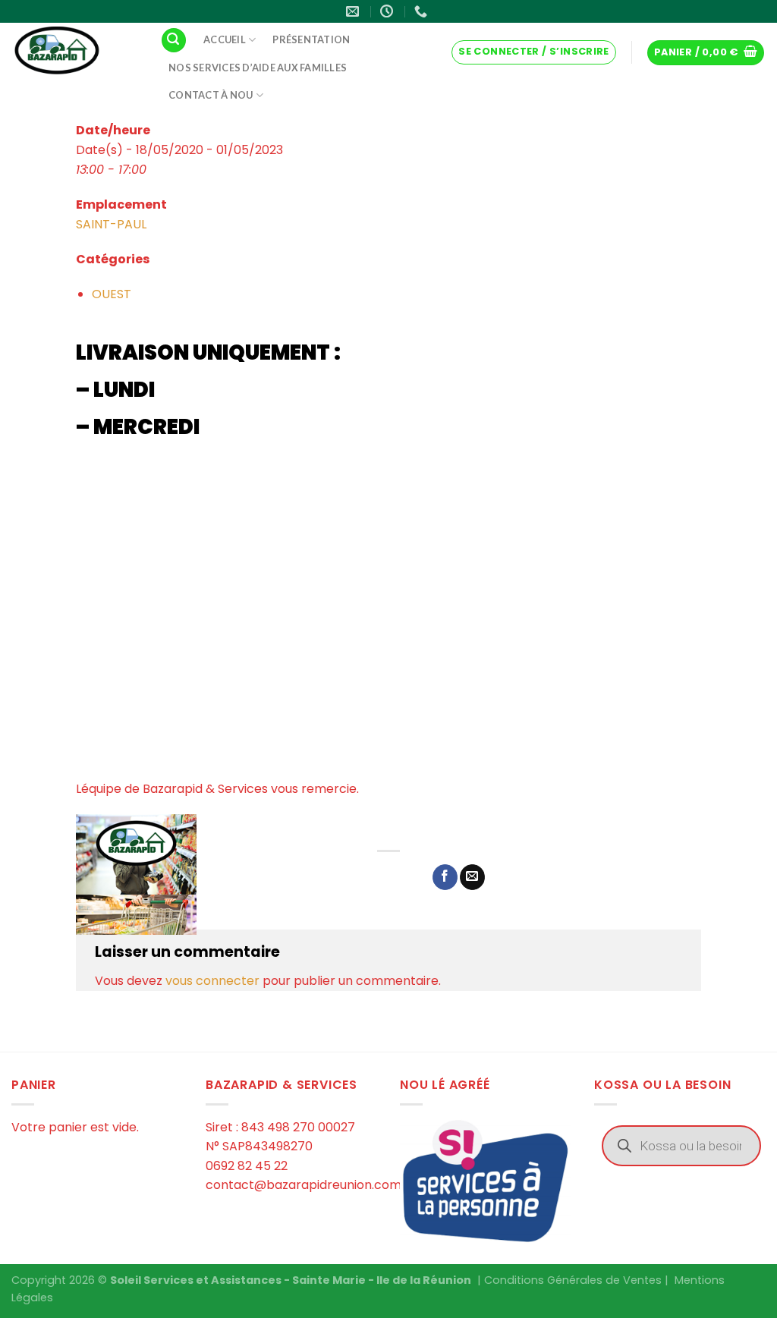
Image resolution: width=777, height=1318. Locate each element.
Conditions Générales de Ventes (573, 1280)
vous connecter (212, 980)
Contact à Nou (210, 95)
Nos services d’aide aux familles (257, 67)
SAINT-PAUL (111, 224)
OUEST (111, 294)
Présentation (311, 39)
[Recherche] (174, 40)
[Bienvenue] (74, 51)
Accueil (224, 39)
